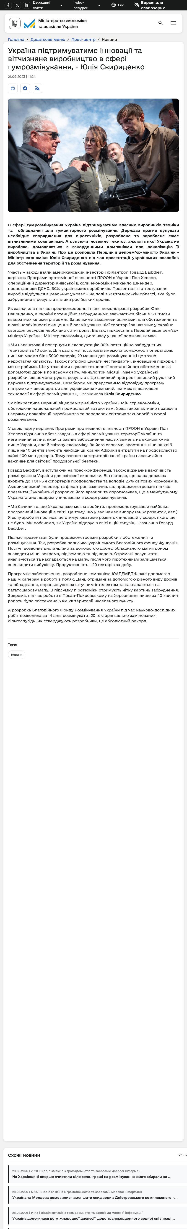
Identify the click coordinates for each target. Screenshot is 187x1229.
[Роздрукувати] (13, 88)
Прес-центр (83, 39)
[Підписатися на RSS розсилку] (37, 88)
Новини (16, 654)
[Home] (80, 23)
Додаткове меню (48, 39)
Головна (16, 39)
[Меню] (173, 23)
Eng (121, 5)
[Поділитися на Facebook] (25, 88)
